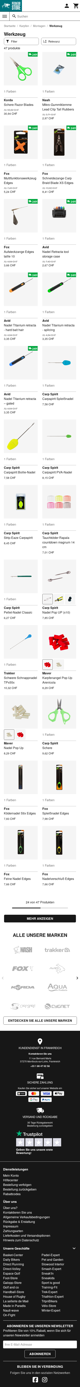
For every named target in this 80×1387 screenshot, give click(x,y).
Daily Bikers (11, 1259)
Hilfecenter (10, 1180)
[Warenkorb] (76, 6)
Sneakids (48, 1278)
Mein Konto (11, 1175)
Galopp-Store (12, 1282)
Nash (46, 100)
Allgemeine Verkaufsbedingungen (26, 1217)
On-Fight (9, 1315)
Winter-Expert (51, 1310)
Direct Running (13, 1264)
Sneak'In (48, 1273)
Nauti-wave (11, 1310)
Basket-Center (13, 1255)
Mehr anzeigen (40, 918)
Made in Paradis (14, 1305)
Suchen (22, 16)
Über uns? (10, 1208)
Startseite (10, 26)
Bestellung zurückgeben (40, 1125)
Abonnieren (40, 1354)
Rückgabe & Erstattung (19, 1221)
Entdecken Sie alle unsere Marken (40, 1020)
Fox (7, 173)
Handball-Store (13, 1292)
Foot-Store (10, 1278)
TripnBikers (49, 1301)
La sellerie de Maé (16, 1301)
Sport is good (51, 1282)
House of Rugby (14, 1296)
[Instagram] (45, 1380)
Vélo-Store (49, 1305)
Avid (45, 247)
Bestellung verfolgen (17, 1184)
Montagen (39, 26)
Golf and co (11, 1287)
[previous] (2, 978)
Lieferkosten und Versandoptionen (26, 1235)
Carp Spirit (50, 394)
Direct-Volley (12, 1269)
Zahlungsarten (13, 1231)
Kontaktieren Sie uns (40, 1053)
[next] (77, 978)
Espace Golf (11, 1273)
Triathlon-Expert (52, 1296)
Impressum (10, 1226)
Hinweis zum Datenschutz (21, 1240)
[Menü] (4, 16)
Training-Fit (49, 1287)
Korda (8, 100)
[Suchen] (14, 16)
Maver (46, 673)
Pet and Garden (52, 1259)
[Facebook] (35, 1380)
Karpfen (24, 26)
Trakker (9, 673)
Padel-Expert (51, 1255)
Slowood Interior (53, 1264)
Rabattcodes (12, 1194)
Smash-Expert (51, 1269)
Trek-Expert (49, 1292)
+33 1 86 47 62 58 (40, 1066)
